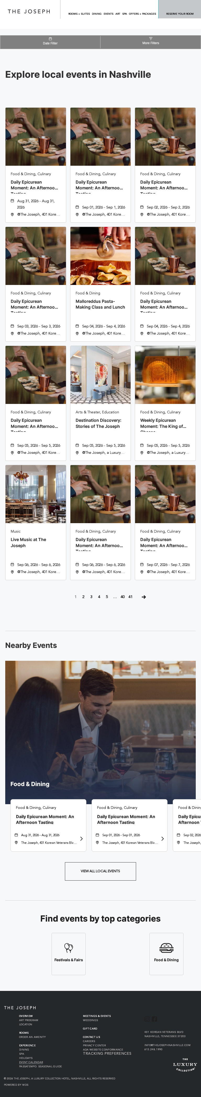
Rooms (24, 1033)
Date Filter (50, 43)
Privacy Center (94, 1045)
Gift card (90, 1028)
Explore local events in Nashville (78, 74)
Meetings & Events (97, 1016)
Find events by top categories (100, 919)
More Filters (150, 43)
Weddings (90, 1020)
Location (25, 1024)
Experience (27, 1045)
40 (123, 597)
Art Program (28, 1020)
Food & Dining (29, 784)
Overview (26, 1016)
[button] (100, 871)
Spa (21, 1054)
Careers (89, 1041)
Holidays (25, 1058)
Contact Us (91, 1037)
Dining (24, 1049)
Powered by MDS (16, 1085)
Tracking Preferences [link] (107, 1054)
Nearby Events (31, 646)
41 (131, 597)
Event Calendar (31, 1062)
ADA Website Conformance (103, 1049)
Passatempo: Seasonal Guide (40, 1066)
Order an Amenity (32, 1037)
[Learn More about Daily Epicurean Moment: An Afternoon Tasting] (81, 839)
